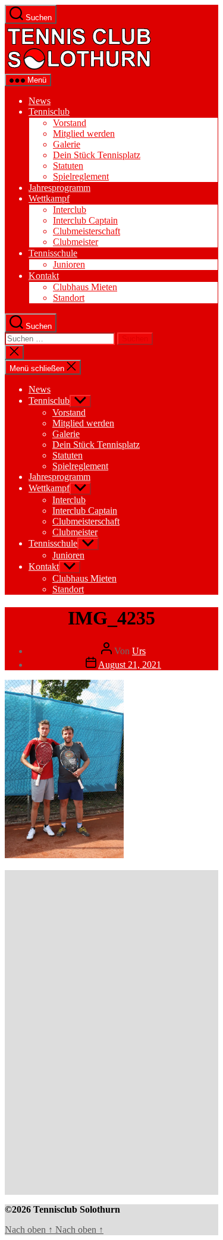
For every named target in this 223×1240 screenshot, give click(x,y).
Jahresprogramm (59, 188)
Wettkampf (49, 198)
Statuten (68, 166)
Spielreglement (81, 176)
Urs (139, 651)
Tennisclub (49, 111)
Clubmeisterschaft (86, 231)
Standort (68, 298)
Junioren (69, 264)
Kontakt (44, 276)
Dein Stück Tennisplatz (96, 155)
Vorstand (69, 123)
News (40, 101)
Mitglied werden (84, 133)
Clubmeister (75, 242)
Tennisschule (53, 253)
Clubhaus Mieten (85, 287)
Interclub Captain (85, 220)
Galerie (66, 144)
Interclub (69, 210)
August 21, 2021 (129, 665)
